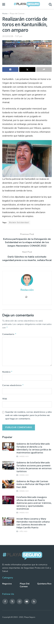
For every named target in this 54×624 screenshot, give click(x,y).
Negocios (7, 583)
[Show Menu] (3, 4)
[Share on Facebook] (10, 69)
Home (4, 13)
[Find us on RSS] (34, 601)
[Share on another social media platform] (44, 69)
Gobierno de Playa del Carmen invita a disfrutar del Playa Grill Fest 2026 (33, 484)
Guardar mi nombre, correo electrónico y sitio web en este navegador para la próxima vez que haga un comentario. (28, 415)
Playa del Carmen (17, 13)
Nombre (7, 371)
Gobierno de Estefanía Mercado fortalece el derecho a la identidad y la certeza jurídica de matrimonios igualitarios (33, 448)
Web (4, 398)
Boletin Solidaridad (19, 222)
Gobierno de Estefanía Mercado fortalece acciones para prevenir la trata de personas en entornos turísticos (33, 467)
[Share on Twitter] (27, 69)
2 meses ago (23, 456)
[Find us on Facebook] (5, 601)
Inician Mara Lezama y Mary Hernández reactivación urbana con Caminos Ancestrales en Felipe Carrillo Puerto (33, 523)
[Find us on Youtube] (27, 601)
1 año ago (22, 531)
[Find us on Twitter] (12, 601)
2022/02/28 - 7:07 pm (12, 36)
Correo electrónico (13, 385)
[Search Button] (50, 4)
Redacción (27, 290)
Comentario (9, 334)
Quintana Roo (44, 583)
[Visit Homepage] (27, 4)
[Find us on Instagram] (19, 601)
